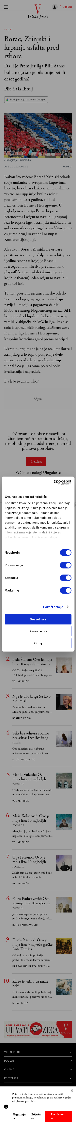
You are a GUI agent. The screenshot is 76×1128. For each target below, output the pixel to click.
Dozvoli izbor (38, 631)
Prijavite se (36, 1116)
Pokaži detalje (53, 607)
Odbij (38, 643)
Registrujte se (19, 1116)
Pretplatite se (57, 1116)
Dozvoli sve (38, 619)
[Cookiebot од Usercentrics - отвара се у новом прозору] (54, 482)
